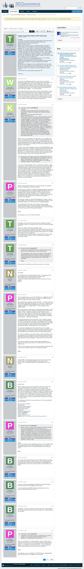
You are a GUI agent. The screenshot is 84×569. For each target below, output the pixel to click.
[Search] (80, 8)
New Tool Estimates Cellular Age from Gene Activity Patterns (68, 78)
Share (11, 52)
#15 (52, 530)
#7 (52, 270)
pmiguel (27, 215)
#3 (52, 104)
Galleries (34, 11)
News (28, 11)
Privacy (44, 565)
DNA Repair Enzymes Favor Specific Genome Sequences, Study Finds (68, 89)
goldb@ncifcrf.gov (25, 415)
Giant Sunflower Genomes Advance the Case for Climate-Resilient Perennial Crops (68, 55)
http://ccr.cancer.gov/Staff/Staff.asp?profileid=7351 (34, 416)
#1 (52, 35)
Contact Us (37, 565)
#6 (52, 245)
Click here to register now (53, 19)
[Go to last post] (70, 62)
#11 (52, 422)
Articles (22, 11)
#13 (52, 481)
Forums (5, 11)
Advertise (54, 565)
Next (52, 559)
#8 (52, 294)
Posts (5, 28)
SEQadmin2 (65, 33)
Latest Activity (13, 28)
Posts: (6, 50)
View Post (37, 107)
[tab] (5, 29)
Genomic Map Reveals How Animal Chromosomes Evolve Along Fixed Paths (68, 67)
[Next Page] (44, 30)
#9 (52, 357)
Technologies (13, 11)
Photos (20, 28)
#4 (52, 183)
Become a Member (63, 565)
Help (32, 565)
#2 (52, 78)
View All (60, 40)
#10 (52, 381)
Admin (49, 565)
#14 (52, 506)
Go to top (78, 565)
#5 (52, 220)
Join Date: (7, 49)
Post (11, 54)
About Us (71, 565)
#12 (52, 457)
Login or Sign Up (76, 11)
